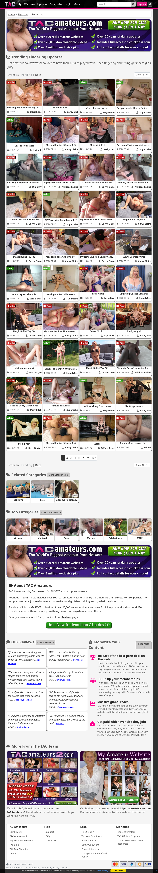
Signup (142, 4)
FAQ (48, 836)
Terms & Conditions (91, 836)
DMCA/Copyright (90, 844)
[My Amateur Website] (115, 778)
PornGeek (78, 659)
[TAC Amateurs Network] (10, 4)
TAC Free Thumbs (19, 849)
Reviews (66, 617)
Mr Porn (60, 723)
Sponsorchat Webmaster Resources (130, 842)
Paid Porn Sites (34, 683)
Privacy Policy (102, 870)
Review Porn (23, 727)
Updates (42, 4)
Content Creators (126, 831)
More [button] (77, 4)
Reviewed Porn (63, 679)
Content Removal (90, 849)
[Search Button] (133, 4)
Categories (56, 4)
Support (50, 831)
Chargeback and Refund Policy (94, 855)
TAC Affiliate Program (128, 836)
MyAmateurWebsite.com (135, 808)
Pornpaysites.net (23, 699)
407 (94, 457)
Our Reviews (16, 831)
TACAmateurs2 (16, 812)
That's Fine (118, 870)
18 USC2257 (87, 831)
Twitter (13, 853)
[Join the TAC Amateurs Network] (79, 625)
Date (38, 75)
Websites (29, 4)
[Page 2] (83, 458)
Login (68, 4)
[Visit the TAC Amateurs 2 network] (42, 778)
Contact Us (51, 840)
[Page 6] (87, 458)
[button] (58, 475)
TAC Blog (14, 844)
